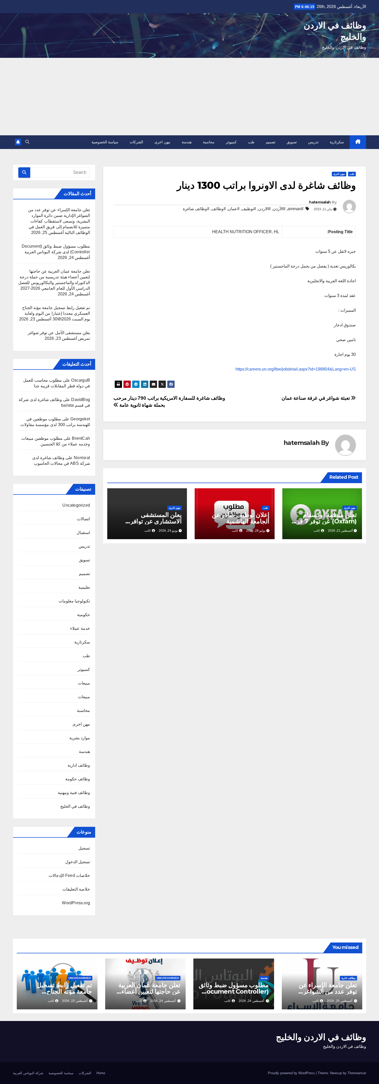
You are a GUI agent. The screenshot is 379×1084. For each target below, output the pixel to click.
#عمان (234, 209)
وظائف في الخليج (75, 806)
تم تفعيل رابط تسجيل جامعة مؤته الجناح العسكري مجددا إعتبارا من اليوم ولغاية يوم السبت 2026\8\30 (56, 313)
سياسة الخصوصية (105, 142)
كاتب (317, 530)
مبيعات (84, 683)
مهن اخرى (162, 142)
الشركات (136, 142)
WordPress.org (76, 903)
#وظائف (218, 209)
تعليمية (84, 587)
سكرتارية (337, 142)
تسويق (292, 142)
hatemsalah (320, 202)
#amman (295, 209)
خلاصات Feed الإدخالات (69, 875)
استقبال (83, 532)
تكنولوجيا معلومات (74, 601)
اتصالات (83, 519)
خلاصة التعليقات (76, 889)
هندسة (187, 142)
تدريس (313, 142)
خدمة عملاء (80, 628)
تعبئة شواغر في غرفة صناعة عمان (316, 398)
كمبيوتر (231, 142)
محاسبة (209, 142)
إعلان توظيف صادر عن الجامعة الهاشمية (240, 518)
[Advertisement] (189, 96)
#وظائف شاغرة (196, 209)
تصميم (270, 142)
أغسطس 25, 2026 (339, 1001)
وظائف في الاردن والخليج (321, 1037)
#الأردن (279, 209)
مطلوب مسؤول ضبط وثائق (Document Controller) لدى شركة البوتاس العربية (234, 991)
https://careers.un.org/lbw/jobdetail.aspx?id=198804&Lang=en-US (295, 369)
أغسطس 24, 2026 (251, 1001)
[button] (27, 142)
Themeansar (357, 1073)
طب (251, 142)
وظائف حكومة (77, 779)
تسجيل (84, 848)
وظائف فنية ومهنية (74, 792)
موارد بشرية (79, 738)
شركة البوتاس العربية (28, 1073)
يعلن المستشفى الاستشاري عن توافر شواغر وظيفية (156, 521)
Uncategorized (76, 505)
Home (100, 1073)
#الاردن (264, 209)
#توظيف (249, 209)
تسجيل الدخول (77, 862)
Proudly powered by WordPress (292, 1073)
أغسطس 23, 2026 (74, 1001)
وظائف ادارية (79, 765)
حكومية (83, 614)
